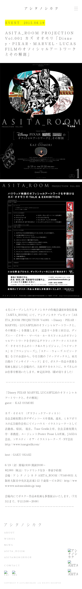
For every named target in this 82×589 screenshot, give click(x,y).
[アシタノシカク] (73, 553)
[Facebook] (6, 573)
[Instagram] (14, 573)
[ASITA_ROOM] (73, 563)
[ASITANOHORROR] (73, 572)
